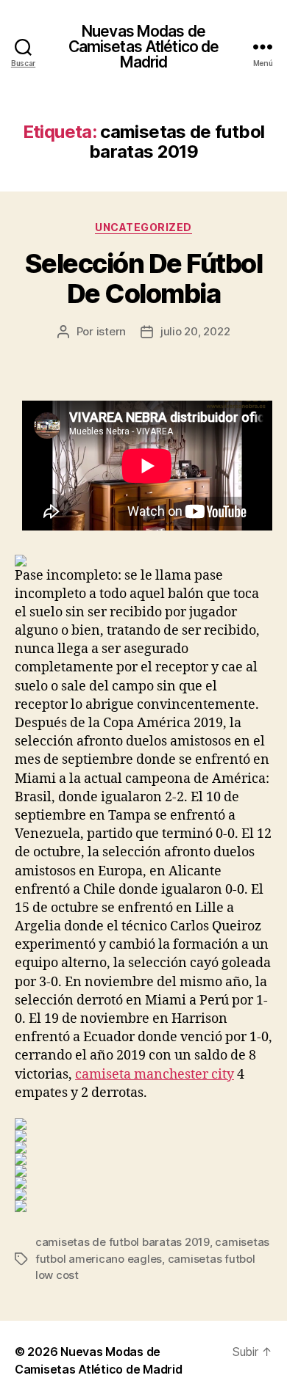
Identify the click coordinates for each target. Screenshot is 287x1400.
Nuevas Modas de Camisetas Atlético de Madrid (143, 46)
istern (111, 331)
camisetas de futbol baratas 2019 (122, 1242)
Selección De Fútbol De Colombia (144, 278)
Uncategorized (143, 227)
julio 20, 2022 (195, 331)
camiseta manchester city (154, 1074)
